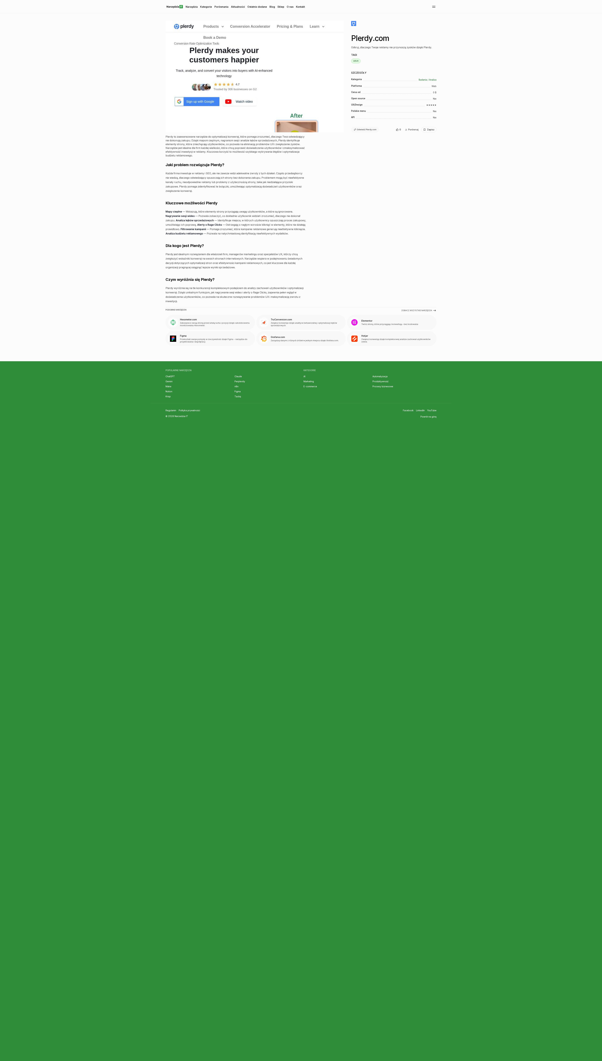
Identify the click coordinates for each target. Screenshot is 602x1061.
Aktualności (238, 6)
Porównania (221, 6)
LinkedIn (420, 410)
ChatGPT (170, 376)
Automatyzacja (380, 376)
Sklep (280, 6)
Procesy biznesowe (382, 386)
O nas (290, 6)
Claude (238, 376)
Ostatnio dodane (257, 6)
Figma (238, 391)
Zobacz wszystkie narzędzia (416, 310)
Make (168, 386)
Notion (169, 391)
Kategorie (206, 6)
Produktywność (380, 381)
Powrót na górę (428, 416)
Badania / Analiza (427, 79)
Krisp (168, 396)
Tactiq (238, 396)
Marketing (309, 381)
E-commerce (310, 386)
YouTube (431, 410)
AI (304, 376)
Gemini (169, 381)
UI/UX (356, 61)
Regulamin (171, 410)
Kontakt (300, 6)
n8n (236, 386)
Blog (272, 6)
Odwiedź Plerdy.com (366, 129)
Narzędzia (192, 6)
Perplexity (240, 381)
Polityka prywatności (189, 410)
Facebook (408, 410)
